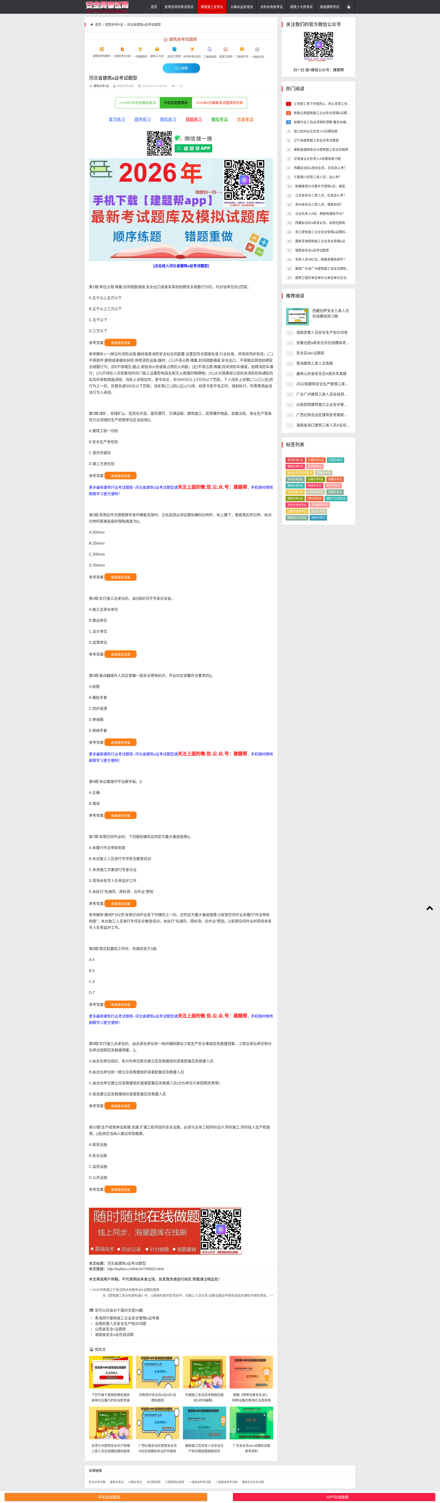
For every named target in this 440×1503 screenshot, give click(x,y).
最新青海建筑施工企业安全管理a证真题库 (324, 241)
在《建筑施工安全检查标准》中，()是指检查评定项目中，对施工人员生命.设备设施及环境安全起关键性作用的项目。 (188, 1295)
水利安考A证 (295, 492)
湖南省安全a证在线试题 (114, 1335)
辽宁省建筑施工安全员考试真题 (316, 140)
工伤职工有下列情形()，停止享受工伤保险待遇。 (328, 104)
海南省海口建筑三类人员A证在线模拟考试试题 (334, 425)
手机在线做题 (109, 1497)
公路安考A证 (315, 492)
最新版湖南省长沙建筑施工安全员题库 (320, 149)
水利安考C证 (295, 460)
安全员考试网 (97, 1482)
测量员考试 (335, 479)
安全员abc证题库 (310, 353)
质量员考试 (324, 473)
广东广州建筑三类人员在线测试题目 (325, 394)
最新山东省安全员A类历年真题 (321, 374)
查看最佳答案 (120, 343)
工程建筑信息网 (174, 1482)
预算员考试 (335, 492)
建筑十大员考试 (301, 7)
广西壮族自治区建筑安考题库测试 (323, 415)
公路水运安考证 (242, 7)
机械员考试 (315, 485)
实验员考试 (335, 460)
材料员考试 (318, 517)
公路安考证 (135, 1482)
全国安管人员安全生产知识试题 (120, 1324)
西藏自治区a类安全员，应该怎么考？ (320, 168)
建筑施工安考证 (212, 7)
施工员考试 (333, 485)
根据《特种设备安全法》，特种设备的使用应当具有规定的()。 (251, 1400)
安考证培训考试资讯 (179, 7)
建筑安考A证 (114, 24)
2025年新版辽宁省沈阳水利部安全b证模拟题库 (124, 1289)
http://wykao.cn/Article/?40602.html (135, 1269)
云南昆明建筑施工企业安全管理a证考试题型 (332, 405)
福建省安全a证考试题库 (311, 250)
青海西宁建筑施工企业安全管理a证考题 (126, 1318)
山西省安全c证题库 (110, 1329)
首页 (154, 7)
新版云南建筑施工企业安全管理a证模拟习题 (325, 113)
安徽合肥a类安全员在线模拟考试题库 (326, 343)
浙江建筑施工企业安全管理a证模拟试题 (323, 232)
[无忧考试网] (108, 7)
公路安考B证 (315, 479)
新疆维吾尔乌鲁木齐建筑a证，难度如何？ (324, 186)
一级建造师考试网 (200, 1482)
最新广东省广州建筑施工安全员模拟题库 (323, 268)
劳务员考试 (315, 466)
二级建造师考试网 (226, 1482)
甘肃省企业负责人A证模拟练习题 (317, 158)
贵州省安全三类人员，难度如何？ (318, 204)
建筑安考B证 (295, 485)
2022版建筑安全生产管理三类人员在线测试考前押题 (339, 384)
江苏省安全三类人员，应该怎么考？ (320, 195)
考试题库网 (153, 1482)
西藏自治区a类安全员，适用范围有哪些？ (324, 223)
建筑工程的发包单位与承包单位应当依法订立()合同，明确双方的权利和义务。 (350, 277)
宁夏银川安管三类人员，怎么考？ (317, 177)
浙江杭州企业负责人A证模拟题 (315, 131)
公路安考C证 (316, 460)
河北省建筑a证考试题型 (144, 24)
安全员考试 (318, 511)
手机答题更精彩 (176, 103)
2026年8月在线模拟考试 (137, 103)
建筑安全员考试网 (253, 1482)
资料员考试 (315, 498)
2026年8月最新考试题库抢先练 (219, 103)
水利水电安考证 (271, 7)
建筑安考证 (117, 1482)
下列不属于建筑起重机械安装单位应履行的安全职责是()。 (110, 1400)
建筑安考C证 (295, 466)
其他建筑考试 (329, 7)
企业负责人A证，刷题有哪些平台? (319, 213)
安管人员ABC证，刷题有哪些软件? (319, 259)
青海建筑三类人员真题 (314, 363)
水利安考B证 (295, 479)
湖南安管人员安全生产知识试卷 (322, 332)
